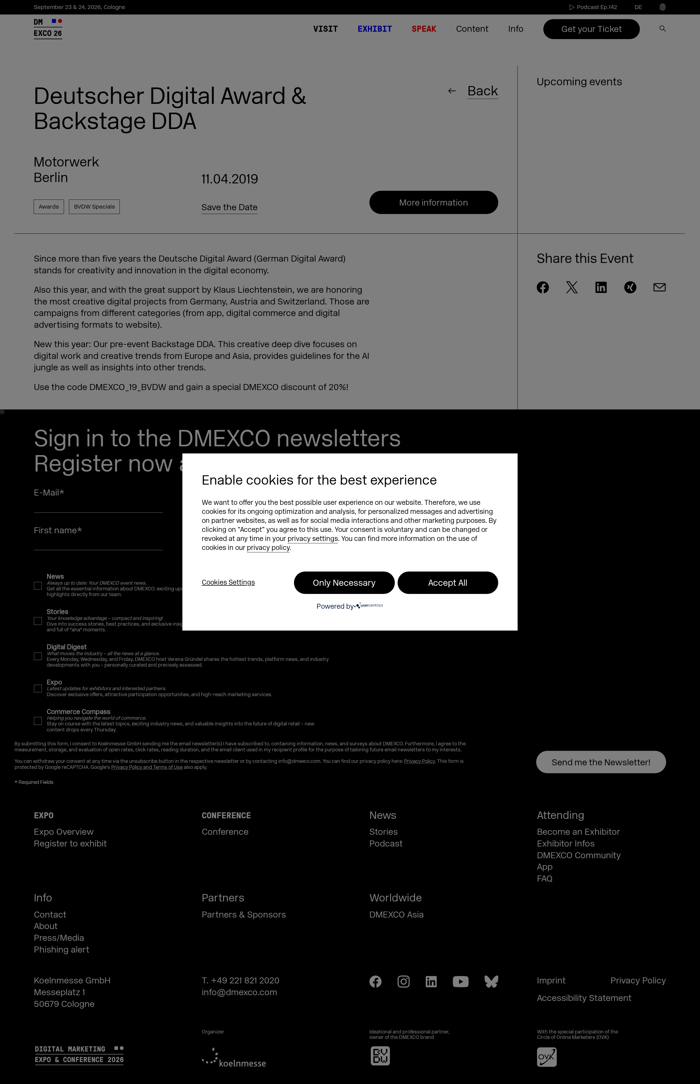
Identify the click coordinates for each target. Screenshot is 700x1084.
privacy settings (313, 539)
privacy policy (268, 548)
